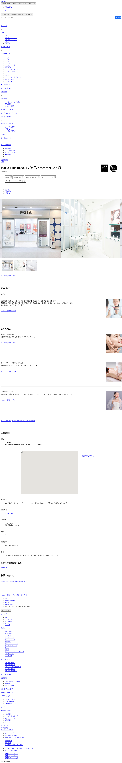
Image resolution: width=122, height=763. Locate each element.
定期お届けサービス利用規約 (14, 737)
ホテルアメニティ (11, 71)
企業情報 (8, 148)
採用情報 (8, 154)
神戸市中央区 (9, 604)
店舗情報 (4, 92)
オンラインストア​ (7, 730)
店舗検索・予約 (10, 600)
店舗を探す (8, 7)
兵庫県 (7, 602)
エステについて (10, 665)
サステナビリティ (11, 152)
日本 (2, 162)
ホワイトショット (11, 38)
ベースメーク (9, 63)
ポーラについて (6, 138)
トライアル (8, 81)
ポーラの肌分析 (6, 88)
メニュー (8, 189)
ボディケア (8, 59)
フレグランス (9, 79)
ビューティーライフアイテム (14, 77)
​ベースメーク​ (9, 638)
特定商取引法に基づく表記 (14, 745)
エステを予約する (11, 671)
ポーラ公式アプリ (11, 131)
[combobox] (58, 17)
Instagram (4, 567)
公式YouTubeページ (11, 758)
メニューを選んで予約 (8, 275)
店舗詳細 (8, 191)
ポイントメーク (10, 65)
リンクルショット (11, 40)
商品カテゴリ (5, 47)
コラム (3, 134)
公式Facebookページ (11, 754)
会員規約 (8, 743)
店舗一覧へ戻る (21, 595)
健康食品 (8, 67)
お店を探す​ (4, 728)
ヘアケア (8, 61)
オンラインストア (7, 109)
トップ (7, 598)
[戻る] (1, 29)
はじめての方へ (10, 663)
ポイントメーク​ (10, 640)
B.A (6, 36)
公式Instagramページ (11, 756)
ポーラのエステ (6, 85)
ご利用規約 (8, 741)
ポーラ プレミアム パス (9, 113)
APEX (7, 42)
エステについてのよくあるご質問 (23, 421)
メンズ (7, 75)
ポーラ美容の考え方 (11, 150)
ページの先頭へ (6, 610)
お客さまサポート (7, 116)
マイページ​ (4, 726)
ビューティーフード (11, 69)
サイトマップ (9, 733)
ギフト (7, 73)
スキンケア (8, 57)
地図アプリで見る (88, 456)
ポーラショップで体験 (12, 102)
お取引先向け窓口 (11, 750)
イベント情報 (9, 106)
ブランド (4, 26)
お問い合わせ (9, 129)
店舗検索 (8, 104)
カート (7, 11)
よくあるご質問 (10, 127)
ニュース (8, 156)
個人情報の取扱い (11, 735)
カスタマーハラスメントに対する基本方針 (19, 748)
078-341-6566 (9, 513)
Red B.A (7, 43)
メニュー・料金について (13, 667)
